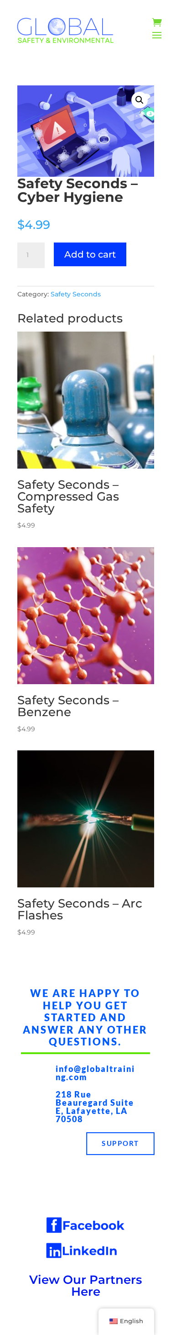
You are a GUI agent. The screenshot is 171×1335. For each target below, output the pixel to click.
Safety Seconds (76, 294)
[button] (139, 100)
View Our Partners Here (85, 1285)
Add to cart (90, 254)
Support (120, 1144)
